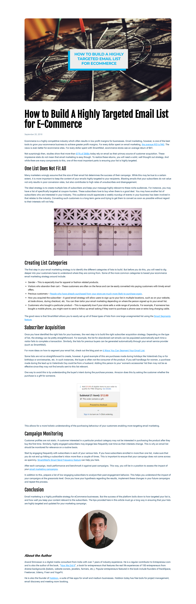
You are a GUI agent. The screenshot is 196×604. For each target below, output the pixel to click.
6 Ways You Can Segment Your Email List (123, 350)
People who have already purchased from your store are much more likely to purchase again (96, 293)
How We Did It (68, 565)
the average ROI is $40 (153, 144)
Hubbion (54, 578)
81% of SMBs (83, 153)
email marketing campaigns (43, 469)
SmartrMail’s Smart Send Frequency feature (59, 460)
